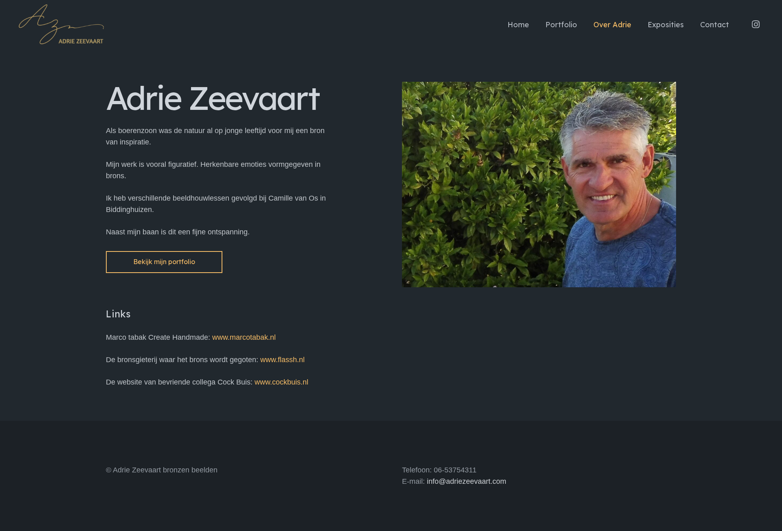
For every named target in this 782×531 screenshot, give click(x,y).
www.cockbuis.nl (281, 382)
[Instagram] (755, 24)
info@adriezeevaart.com (466, 481)
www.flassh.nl (282, 360)
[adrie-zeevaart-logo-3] (61, 24)
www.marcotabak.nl (244, 337)
